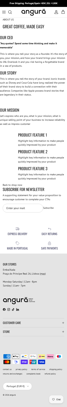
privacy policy (21, 369)
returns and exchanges (12, 374)
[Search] (12, 12)
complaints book (33, 374)
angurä (13, 395)
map (42, 273)
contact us (7, 369)
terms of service (38, 369)
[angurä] (33, 12)
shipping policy (55, 369)
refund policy (50, 374)
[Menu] (4, 12)
